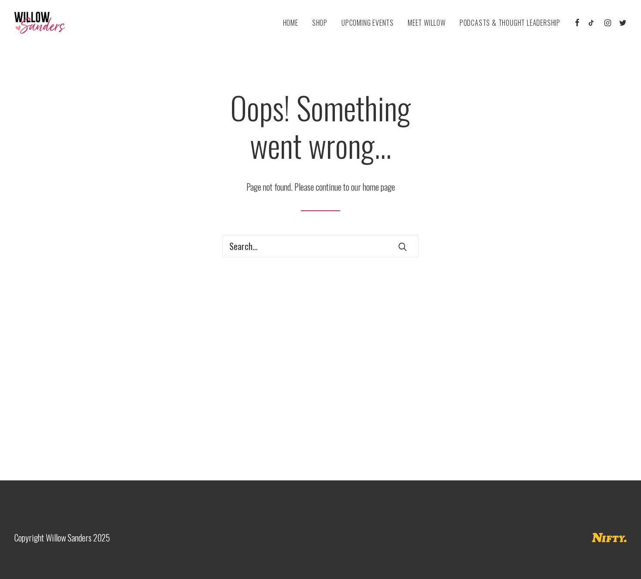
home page (379, 186)
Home (290, 22)
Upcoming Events (367, 22)
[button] (577, 22)
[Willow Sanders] (39, 23)
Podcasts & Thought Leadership (510, 22)
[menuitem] (290, 22)
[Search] (320, 246)
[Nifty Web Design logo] (609, 537)
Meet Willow (427, 22)
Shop (319, 22)
